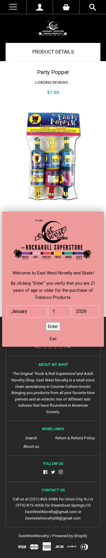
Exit (53, 338)
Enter (53, 326)
